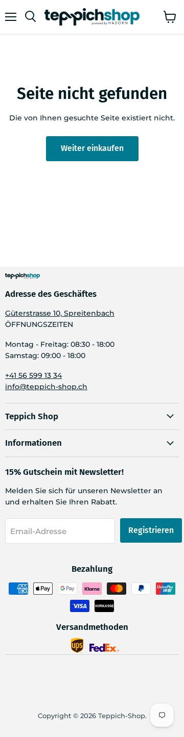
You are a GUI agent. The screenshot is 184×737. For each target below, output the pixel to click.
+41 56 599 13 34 (33, 375)
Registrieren (151, 530)
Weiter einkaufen (92, 148)
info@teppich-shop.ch (46, 386)
